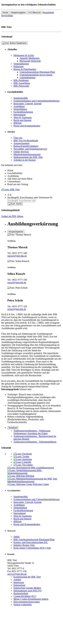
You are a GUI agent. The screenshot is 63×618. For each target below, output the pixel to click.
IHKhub (17, 123)
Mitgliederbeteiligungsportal (27, 154)
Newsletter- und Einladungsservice (30, 149)
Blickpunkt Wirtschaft (30, 61)
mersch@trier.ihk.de (17, 256)
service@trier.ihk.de (17, 574)
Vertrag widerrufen (22, 604)
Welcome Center (41, 484)
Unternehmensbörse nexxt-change (36, 74)
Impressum (18, 582)
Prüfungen (18, 66)
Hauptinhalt (48, 12)
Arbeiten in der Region (24, 160)
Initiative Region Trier (24, 545)
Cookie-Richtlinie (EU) (24, 596)
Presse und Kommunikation (26, 125)
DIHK (16, 536)
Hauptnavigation (18, 12)
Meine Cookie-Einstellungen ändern (30, 599)
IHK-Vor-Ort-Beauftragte (25, 140)
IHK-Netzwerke (21, 86)
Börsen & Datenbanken (24, 69)
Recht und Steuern (22, 120)
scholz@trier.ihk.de (16, 309)
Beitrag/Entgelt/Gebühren (25, 146)
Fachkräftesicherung (23, 112)
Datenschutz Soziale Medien (27, 588)
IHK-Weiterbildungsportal (24, 471)
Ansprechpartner (21, 143)
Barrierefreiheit (20, 593)
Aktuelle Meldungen (29, 58)
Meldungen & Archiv (23, 55)
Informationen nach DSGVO (27, 590)
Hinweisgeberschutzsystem (26, 601)
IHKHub (30, 476)
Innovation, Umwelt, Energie (27, 103)
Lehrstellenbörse (27, 77)
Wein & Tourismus (22, 117)
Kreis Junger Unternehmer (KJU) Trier (32, 548)
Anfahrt (17, 579)
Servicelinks (7, 15)
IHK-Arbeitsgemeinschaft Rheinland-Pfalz (34, 539)
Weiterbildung (20, 109)
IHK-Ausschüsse (21, 83)
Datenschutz (19, 585)
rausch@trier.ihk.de (16, 282)
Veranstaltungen (21, 63)
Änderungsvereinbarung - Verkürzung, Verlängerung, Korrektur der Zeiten (32, 432)
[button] (34, 194)
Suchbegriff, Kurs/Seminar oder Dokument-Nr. (30, 197)
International (19, 114)
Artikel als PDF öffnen (12, 216)
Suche (5, 12)
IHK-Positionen (21, 80)
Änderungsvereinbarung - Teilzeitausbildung (34, 441)
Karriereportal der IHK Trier (27, 576)
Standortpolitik (20, 98)
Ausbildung (19, 106)
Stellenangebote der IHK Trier (28, 157)
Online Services (21, 151)
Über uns (17, 137)
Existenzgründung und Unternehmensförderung (36, 100)
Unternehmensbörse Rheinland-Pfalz (37, 72)
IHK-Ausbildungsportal (42, 467)
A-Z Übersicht (34, 12)
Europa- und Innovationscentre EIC (30, 542)
